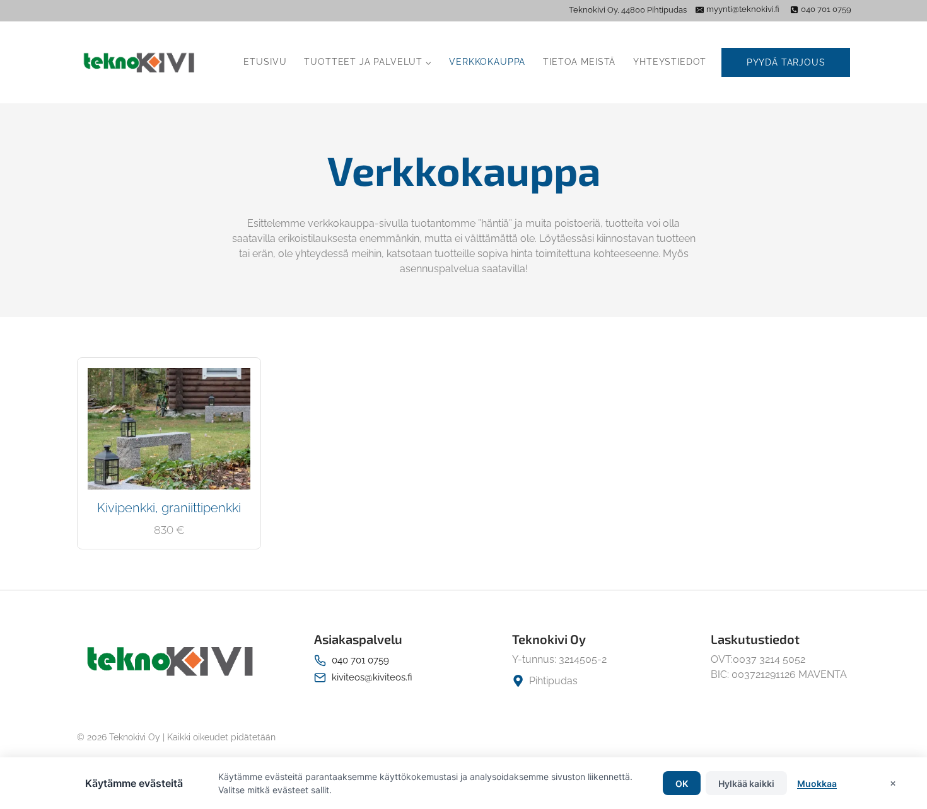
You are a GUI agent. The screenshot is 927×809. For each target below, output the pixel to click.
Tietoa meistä (579, 62)
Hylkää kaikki (746, 783)
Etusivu (264, 62)
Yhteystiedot (669, 62)
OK (681, 783)
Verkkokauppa (487, 62)
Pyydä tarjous (786, 62)
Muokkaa (817, 783)
